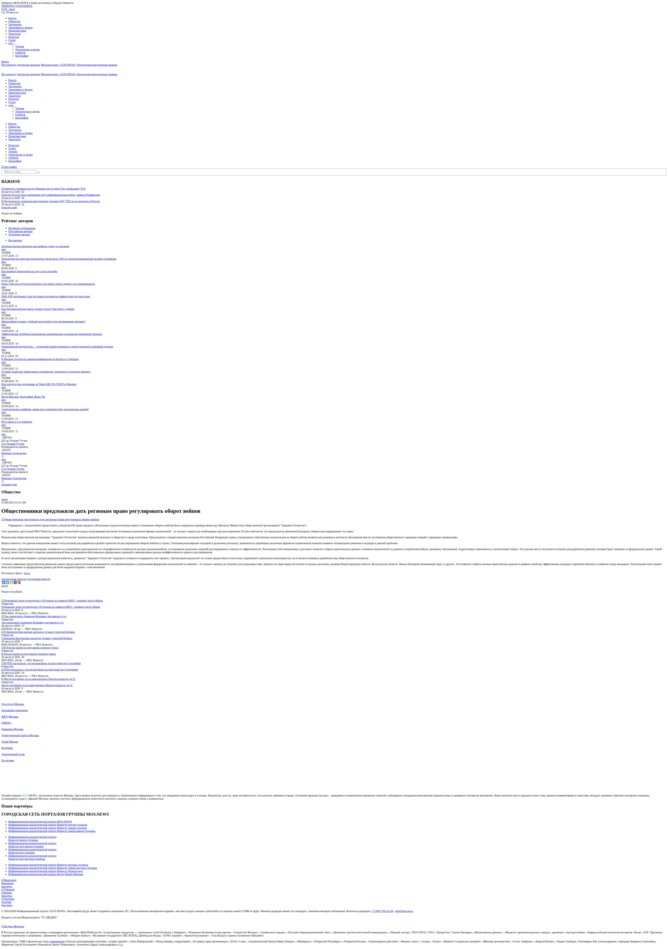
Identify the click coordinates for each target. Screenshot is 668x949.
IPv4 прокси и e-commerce (16, 421)
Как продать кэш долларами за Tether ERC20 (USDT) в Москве (38, 384)
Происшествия (17, 30)
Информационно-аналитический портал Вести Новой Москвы (45, 874)
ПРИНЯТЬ (7, 6)
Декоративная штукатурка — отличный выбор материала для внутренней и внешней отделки (57, 346)
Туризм (19, 46)
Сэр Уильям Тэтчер (12, 443)
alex (3, 249)
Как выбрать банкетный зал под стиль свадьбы (29, 271)
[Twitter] (7, 582)
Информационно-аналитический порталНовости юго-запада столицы (32, 845)
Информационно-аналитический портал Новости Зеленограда (45, 871)
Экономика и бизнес (20, 27)
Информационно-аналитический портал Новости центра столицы (47, 824)
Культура (13, 37)
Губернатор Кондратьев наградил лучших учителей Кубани (36, 638)
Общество (14, 21)
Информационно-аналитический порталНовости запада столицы (32, 838)
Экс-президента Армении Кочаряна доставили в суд (32, 622)
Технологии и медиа (27, 49)
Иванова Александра (13, 453)
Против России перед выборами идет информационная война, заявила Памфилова (50, 194)
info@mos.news (404, 911)
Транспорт (14, 33)
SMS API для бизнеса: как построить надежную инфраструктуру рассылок (45, 296)
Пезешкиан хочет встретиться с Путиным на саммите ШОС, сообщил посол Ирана (50, 606)
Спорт (12, 40)
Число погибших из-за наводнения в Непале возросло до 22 (37, 685)
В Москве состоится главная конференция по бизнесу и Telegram (39, 359)
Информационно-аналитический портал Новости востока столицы (48, 864)
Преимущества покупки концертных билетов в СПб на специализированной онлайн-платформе (58, 258)
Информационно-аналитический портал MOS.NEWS (40, 821)
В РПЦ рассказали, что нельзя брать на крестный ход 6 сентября (39, 669)
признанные (57, 941)
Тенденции (15, 24)
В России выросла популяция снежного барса (28, 653)
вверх (4, 585)
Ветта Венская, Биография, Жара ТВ (23, 396)
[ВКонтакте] (3, 582)
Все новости (8, 64)
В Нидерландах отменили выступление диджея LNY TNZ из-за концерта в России (50, 201)
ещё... (11, 43)
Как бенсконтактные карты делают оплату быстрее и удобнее (37, 309)
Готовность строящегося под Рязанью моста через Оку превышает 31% (43, 188)
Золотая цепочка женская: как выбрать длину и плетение (35, 246)
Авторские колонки (28, 64)
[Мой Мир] (15, 582)
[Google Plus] (19, 582)
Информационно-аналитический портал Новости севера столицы (47, 827)
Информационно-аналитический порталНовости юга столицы (32, 851)
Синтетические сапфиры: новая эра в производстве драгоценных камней (45, 409)
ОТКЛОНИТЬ (23, 6)
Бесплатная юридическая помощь (97, 64)
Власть (12, 18)
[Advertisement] (334, 779)
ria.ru (27, 573)
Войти (5, 61)
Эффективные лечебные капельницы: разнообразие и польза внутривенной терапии (51, 334)
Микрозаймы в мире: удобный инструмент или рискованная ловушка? (43, 321)
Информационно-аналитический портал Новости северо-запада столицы (51, 831)
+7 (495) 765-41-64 (382, 911)
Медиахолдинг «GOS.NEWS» (59, 64)
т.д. (121, 944)
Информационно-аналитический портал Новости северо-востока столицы (52, 867)
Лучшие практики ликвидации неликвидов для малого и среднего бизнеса (45, 371)
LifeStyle (20, 52)
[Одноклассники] (11, 582)
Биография (21, 55)
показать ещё (9, 207)
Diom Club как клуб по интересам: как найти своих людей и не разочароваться (48, 283)
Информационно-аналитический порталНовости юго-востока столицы (32, 857)
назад (4, 499)
